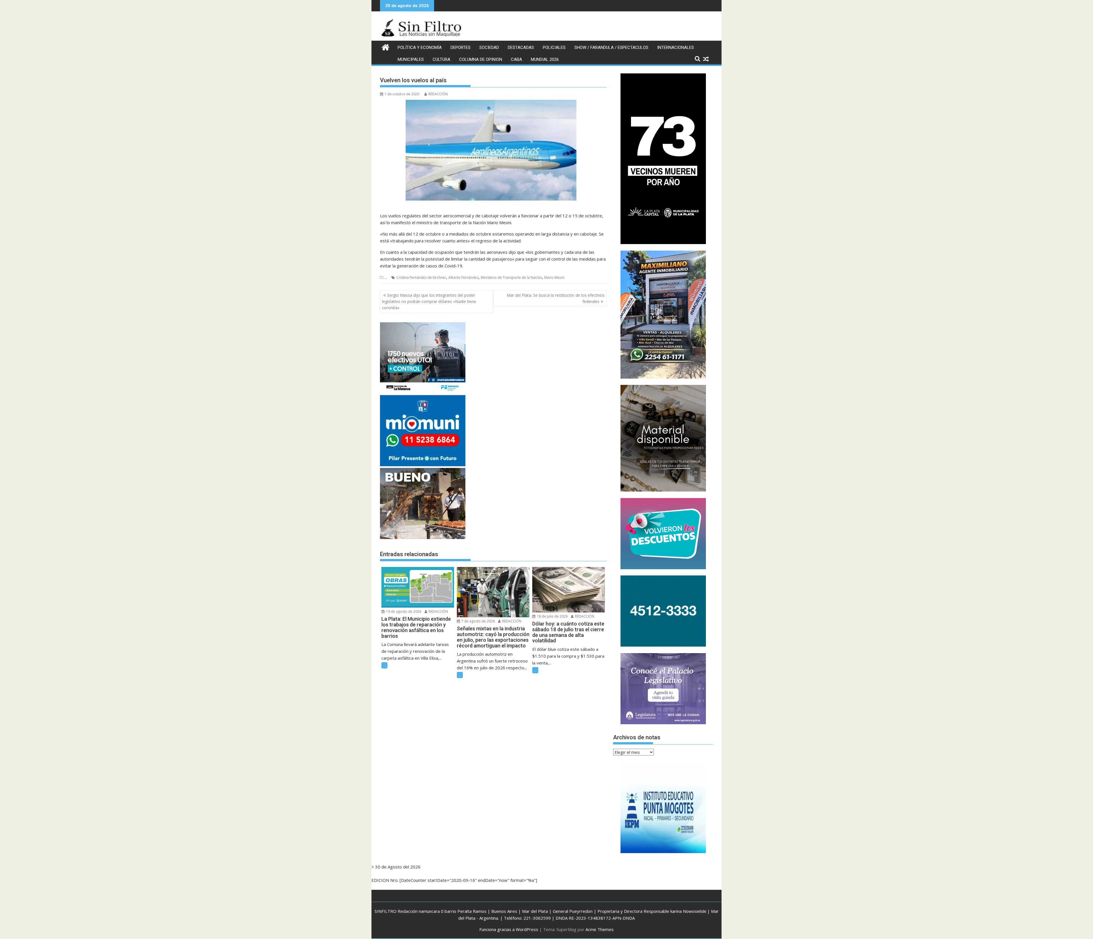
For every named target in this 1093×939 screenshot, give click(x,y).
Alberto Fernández (463, 277)
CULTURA (441, 59)
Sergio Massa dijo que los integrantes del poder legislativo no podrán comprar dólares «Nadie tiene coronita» (429, 301)
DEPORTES (461, 47)
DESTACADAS (521, 47)
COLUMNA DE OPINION (480, 59)
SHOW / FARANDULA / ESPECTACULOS (611, 47)
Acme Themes (599, 929)
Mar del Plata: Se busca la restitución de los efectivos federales (556, 298)
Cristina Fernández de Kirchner (421, 277)
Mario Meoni (554, 277)
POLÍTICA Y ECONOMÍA (420, 47)
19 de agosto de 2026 (403, 611)
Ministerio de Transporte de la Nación (511, 277)
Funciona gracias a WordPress (508, 929)
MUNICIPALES (411, 59)
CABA (516, 59)
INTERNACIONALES (675, 47)
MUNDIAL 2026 (545, 59)
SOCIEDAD (489, 47)
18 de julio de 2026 (552, 616)
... (386, 277)
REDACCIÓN (438, 94)
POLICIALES (554, 47)
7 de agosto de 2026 (478, 621)
